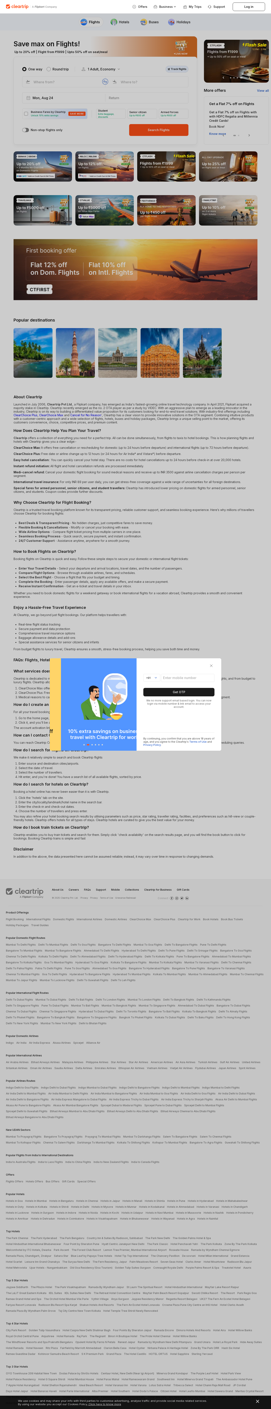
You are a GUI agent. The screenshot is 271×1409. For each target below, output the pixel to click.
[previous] (54, 704)
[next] (132, 704)
